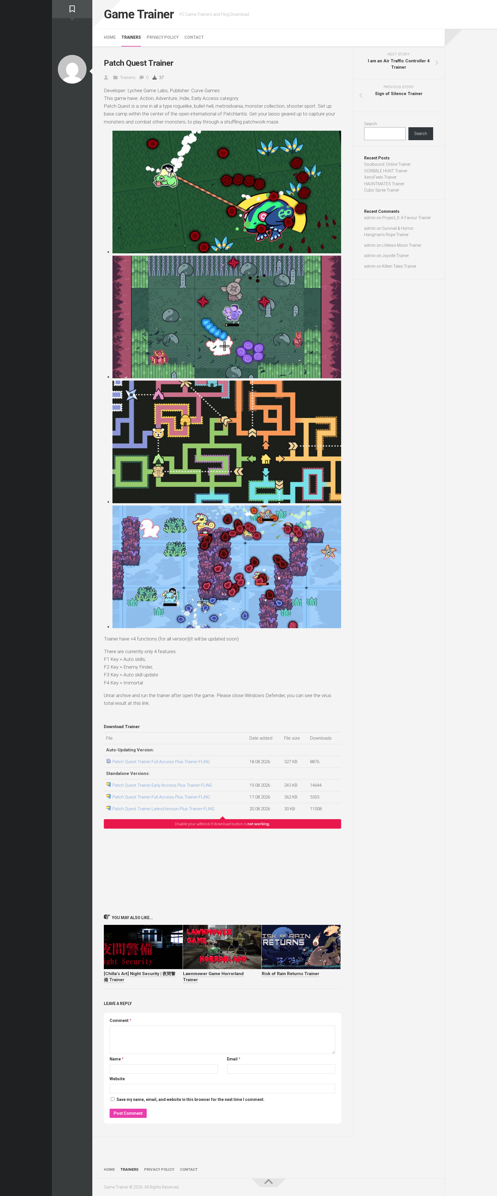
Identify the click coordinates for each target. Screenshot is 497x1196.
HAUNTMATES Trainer (384, 184)
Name (117, 1059)
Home (110, 37)
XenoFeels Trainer (380, 177)
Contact (194, 37)
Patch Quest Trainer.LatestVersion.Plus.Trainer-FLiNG (163, 808)
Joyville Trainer (395, 255)
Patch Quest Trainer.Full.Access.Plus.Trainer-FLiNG (161, 761)
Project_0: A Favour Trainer (406, 217)
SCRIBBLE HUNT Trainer (386, 171)
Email (233, 1059)
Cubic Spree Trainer (381, 190)
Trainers (131, 37)
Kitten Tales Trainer (399, 266)
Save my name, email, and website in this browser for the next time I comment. (190, 1099)
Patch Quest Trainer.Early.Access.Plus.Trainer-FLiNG (162, 785)
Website (117, 1079)
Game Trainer (139, 14)
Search (370, 123)
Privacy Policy (163, 37)
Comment (120, 1020)
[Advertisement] (222, 871)
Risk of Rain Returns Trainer (290, 973)
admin (370, 217)
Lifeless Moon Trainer (401, 245)
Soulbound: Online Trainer (387, 164)
